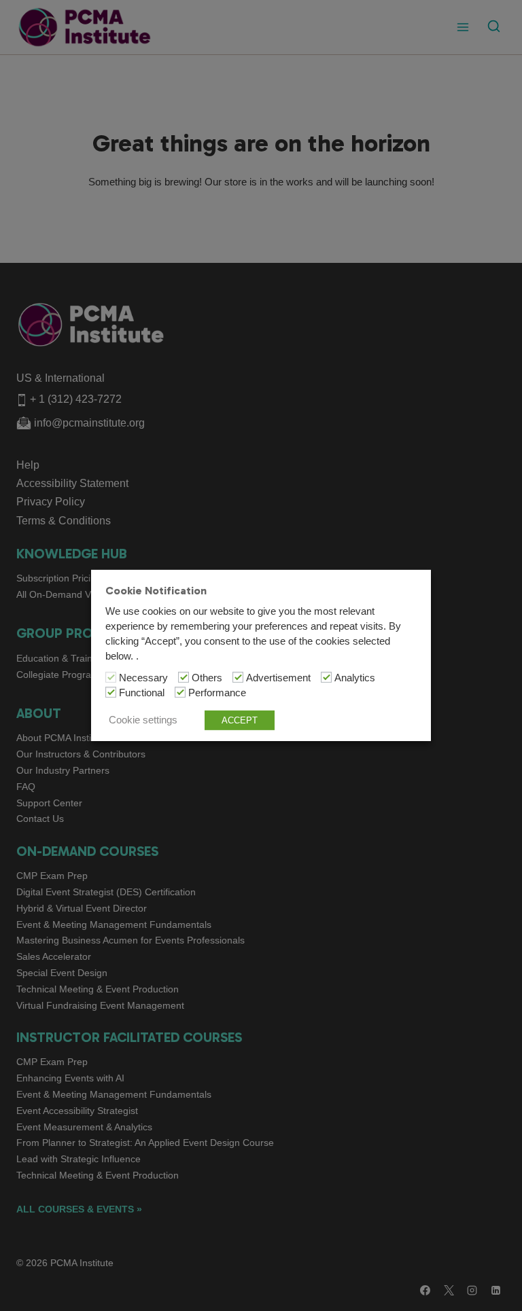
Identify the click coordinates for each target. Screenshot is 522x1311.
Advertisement (278, 677)
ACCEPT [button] (240, 720)
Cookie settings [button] (143, 720)
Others (207, 677)
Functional (141, 692)
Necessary (143, 677)
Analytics (354, 677)
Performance (217, 692)
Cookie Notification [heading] (156, 590)
